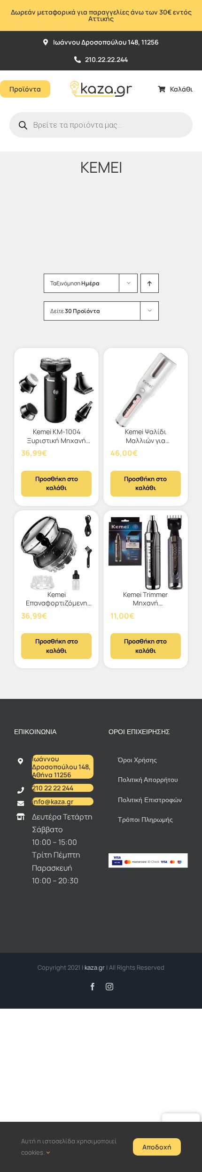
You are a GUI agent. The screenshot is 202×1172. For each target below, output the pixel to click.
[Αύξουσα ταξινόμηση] (149, 283)
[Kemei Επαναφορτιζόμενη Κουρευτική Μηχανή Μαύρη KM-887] (56, 552)
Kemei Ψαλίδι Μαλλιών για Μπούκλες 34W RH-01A (146, 444)
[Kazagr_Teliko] (101, 74)
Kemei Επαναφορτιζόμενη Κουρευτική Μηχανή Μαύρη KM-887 (56, 607)
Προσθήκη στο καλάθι (56, 483)
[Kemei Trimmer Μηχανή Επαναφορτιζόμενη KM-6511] (145, 552)
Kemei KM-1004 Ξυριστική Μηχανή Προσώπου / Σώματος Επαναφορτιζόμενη (56, 444)
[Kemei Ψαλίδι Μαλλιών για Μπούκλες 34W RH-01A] (145, 390)
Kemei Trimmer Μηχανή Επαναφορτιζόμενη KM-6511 (145, 607)
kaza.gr (95, 967)
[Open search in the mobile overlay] (101, 124)
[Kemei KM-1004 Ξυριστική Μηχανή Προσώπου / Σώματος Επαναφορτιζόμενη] (56, 390)
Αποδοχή (156, 1146)
